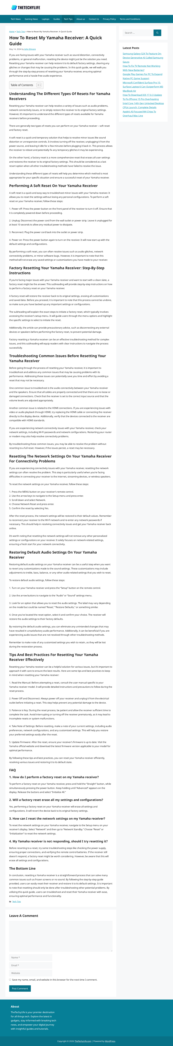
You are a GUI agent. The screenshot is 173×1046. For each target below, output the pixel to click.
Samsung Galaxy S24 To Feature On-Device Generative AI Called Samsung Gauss (143, 57)
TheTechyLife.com (83, 1041)
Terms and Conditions (130, 19)
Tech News (16, 19)
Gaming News (31, 19)
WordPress (110, 1041)
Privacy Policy (109, 19)
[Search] (157, 33)
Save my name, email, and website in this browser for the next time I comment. (54, 979)
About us (80, 19)
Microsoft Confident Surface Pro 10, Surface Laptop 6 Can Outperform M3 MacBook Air (143, 86)
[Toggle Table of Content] (37, 85)
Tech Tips (68, 19)
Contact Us (94, 19)
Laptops (45, 19)
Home (11, 31)
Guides (56, 19)
